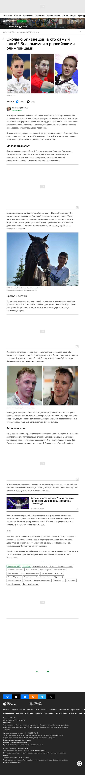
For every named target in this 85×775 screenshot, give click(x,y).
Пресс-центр (49, 713)
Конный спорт (58, 580)
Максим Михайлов (14, 580)
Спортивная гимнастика (30, 573)
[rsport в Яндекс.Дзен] (16, 696)
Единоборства (64, 710)
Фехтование (71, 580)
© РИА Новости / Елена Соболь (16, 288)
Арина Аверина (45, 570)
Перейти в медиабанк (33, 288)
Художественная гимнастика (52, 573)
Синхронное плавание (42, 580)
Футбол (6, 710)
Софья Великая (31, 570)
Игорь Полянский (30, 577)
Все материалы (17, 110)
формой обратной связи (12, 762)
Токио (52, 566)
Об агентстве (61, 713)
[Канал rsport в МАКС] (7, 696)
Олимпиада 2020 (14, 566)
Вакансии (7, 722)
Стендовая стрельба (65, 566)
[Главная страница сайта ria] (3, 21)
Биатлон (30, 710)
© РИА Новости (11, 96)
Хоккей (43, 710)
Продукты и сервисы (33, 713)
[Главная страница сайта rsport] (14, 21)
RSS (80, 713)
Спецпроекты (8, 713)
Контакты (72, 713)
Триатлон (27, 580)
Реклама (19, 713)
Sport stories (75, 710)
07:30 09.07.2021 (9, 32)
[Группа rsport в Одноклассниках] (33, 696)
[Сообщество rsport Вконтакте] (25, 696)
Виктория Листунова (30, 584)
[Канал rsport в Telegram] (42, 696)
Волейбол (26, 566)
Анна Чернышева (14, 584)
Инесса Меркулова (14, 577)
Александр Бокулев (21, 108)
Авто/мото (52, 710)
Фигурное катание (18, 710)
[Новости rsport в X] (50, 696)
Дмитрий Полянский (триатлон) (51, 577)
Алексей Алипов (60, 570)
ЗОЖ (37, 710)
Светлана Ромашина (15, 570)
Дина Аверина (13, 573)
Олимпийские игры (40, 566)
